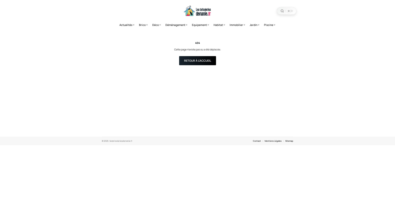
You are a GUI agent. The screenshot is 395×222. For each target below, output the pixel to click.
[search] (282, 11)
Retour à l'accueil (197, 60)
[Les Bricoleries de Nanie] (197, 11)
